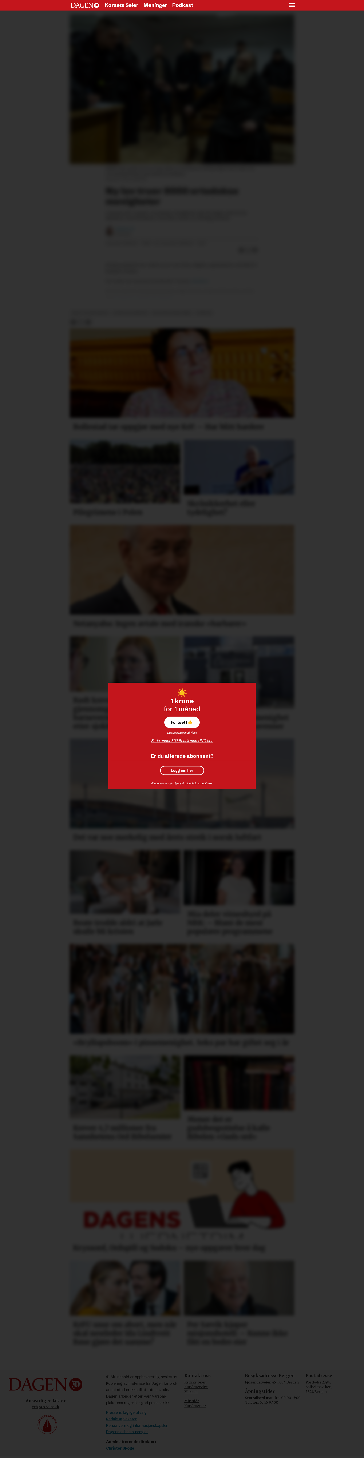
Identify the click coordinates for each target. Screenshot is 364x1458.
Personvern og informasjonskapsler (137, 1425)
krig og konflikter (90, 313)
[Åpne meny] (292, 5)
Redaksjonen (195, 1382)
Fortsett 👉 (182, 722)
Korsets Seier (122, 5)
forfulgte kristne (130, 313)
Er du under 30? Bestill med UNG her (182, 740)
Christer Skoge (120, 1448)
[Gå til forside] (85, 5)
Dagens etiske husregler (127, 1431)
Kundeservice (196, 1387)
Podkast (182, 5)
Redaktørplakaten (121, 1419)
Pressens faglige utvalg (126, 1412)
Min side (191, 1401)
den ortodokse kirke (172, 313)
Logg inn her (182, 770)
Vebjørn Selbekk (45, 1407)
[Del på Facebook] (241, 250)
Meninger (155, 5)
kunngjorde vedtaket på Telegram (143, 297)
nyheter (204, 313)
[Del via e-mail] (255, 250)
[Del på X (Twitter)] (248, 250)
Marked (191, 1392)
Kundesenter (195, 1406)
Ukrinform (199, 281)
